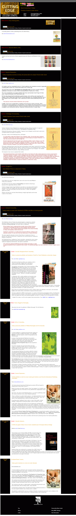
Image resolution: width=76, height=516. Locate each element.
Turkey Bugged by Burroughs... (21, 302)
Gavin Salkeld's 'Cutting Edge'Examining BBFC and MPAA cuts (9, 15)
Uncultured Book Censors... (17, 459)
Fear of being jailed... (14, 20)
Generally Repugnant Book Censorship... (24, 251)
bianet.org (10, 124)
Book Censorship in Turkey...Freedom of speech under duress (19, 28)
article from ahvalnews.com (8, 33)
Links (25, 15)
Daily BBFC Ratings (35, 14)
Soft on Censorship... (20, 322)
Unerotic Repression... (20, 373)
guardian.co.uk (22, 329)
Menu (25, 14)
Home (25, 13)
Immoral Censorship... (11, 208)
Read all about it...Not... (15, 47)
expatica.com (11, 83)
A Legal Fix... (9, 166)
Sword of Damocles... (11, 72)
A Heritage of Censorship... (13, 113)
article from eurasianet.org (19, 309)
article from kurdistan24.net (9, 59)
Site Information (34, 15)
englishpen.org (22, 258)
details (44, 297)
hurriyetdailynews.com (18, 381)
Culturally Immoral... (20, 421)
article (4, 83)
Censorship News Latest (36, 13)
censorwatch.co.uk (38, 504)
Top (19, 508)
